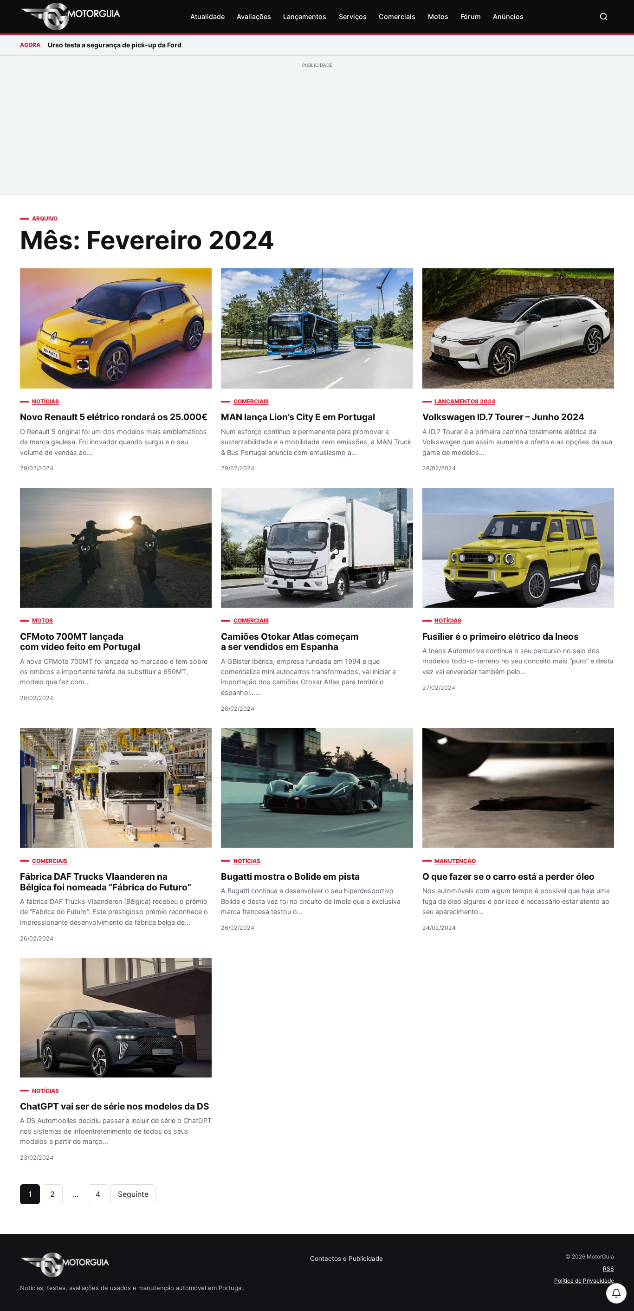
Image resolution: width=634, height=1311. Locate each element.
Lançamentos (304, 16)
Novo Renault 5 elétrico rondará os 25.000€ (113, 416)
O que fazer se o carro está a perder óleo (508, 876)
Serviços (353, 16)
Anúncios (508, 16)
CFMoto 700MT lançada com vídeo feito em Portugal (80, 642)
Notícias (45, 401)
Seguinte (133, 1194)
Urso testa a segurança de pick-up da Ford (114, 45)
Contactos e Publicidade (346, 1258)
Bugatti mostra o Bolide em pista (290, 876)
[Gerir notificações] (616, 1293)
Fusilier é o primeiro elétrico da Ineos (500, 636)
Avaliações (254, 16)
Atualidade (207, 16)
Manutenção (455, 860)
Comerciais (397, 16)
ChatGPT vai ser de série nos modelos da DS (114, 1106)
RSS (608, 1268)
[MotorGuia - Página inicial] (70, 17)
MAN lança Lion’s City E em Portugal (298, 416)
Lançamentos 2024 (464, 401)
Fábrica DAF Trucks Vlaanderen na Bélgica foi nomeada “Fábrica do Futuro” (105, 882)
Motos (438, 16)
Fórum (470, 16)
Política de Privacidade (584, 1280)
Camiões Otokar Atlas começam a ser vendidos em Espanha (290, 642)
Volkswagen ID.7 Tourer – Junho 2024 (503, 416)
